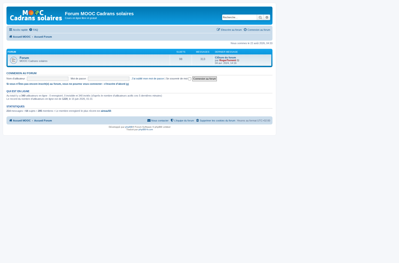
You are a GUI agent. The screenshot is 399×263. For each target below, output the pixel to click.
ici (127, 83)
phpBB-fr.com (146, 129)
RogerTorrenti (227, 60)
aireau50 (106, 110)
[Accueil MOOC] (36, 14)
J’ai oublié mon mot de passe (148, 78)
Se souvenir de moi (177, 78)
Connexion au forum (21, 73)
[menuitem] (33, 30)
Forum (24, 58)
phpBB (129, 127)
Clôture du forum (225, 57)
